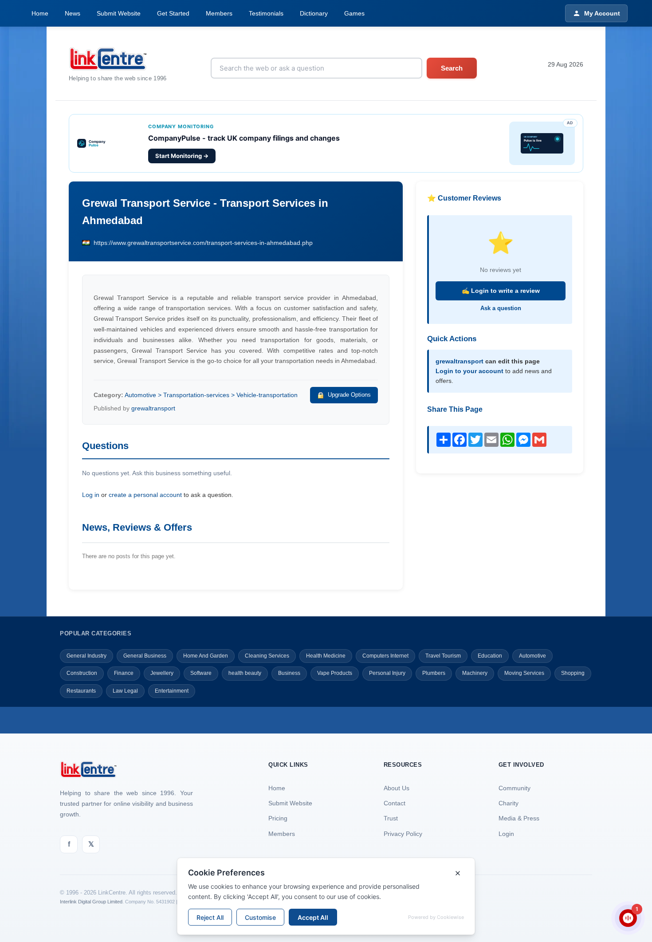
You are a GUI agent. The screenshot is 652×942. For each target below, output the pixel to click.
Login (506, 833)
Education (490, 656)
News (72, 13)
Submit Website (119, 13)
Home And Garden (205, 656)
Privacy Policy (403, 833)
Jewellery (161, 673)
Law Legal (125, 691)
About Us (396, 788)
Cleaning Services (267, 656)
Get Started (173, 13)
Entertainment (172, 691)
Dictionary (314, 13)
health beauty (244, 673)
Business (289, 673)
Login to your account (469, 370)
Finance (124, 673)
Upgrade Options (349, 394)
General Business (144, 656)
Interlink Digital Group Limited (91, 901)
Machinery (474, 673)
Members (219, 13)
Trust (391, 818)
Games (354, 13)
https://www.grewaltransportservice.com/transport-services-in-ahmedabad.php (203, 242)
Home (39, 13)
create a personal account (145, 494)
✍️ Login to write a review (501, 290)
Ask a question (500, 308)
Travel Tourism (443, 656)
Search (452, 68)
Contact (394, 803)
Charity (508, 803)
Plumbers (433, 673)
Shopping (573, 673)
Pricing (277, 818)
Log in (90, 494)
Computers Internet (385, 656)
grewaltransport (153, 408)
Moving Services (524, 673)
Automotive (532, 656)
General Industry (86, 656)
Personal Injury (387, 673)
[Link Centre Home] (118, 59)
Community (514, 788)
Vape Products (334, 673)
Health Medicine (326, 656)
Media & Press (519, 818)
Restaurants (81, 691)
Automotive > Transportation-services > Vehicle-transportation (211, 394)
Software (201, 673)
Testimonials (266, 13)
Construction (82, 673)
